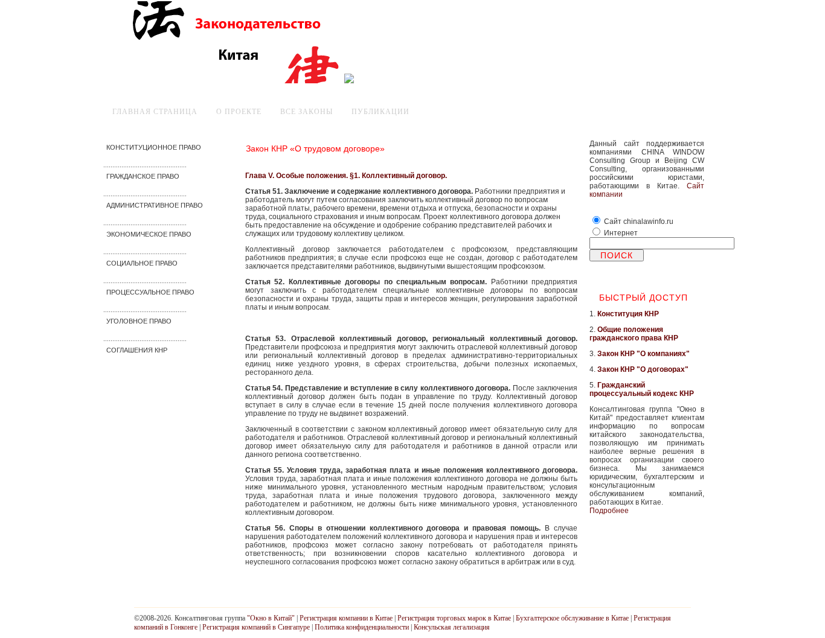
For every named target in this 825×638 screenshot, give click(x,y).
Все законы (306, 111)
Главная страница (154, 111)
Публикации (380, 111)
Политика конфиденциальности (362, 627)
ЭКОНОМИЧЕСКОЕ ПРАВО (148, 234)
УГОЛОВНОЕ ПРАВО (139, 321)
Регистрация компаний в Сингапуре (256, 627)
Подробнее (609, 510)
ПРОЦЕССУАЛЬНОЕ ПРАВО (150, 292)
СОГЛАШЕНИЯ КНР (136, 350)
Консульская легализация (452, 627)
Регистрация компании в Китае (346, 618)
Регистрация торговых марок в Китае (454, 618)
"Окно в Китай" (271, 618)
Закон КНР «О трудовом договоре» (315, 148)
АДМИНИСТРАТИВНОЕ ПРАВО (154, 205)
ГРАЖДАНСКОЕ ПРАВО (142, 176)
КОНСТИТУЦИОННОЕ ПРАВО (153, 147)
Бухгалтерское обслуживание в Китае (572, 618)
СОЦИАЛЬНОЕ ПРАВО (142, 263)
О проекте (239, 111)
